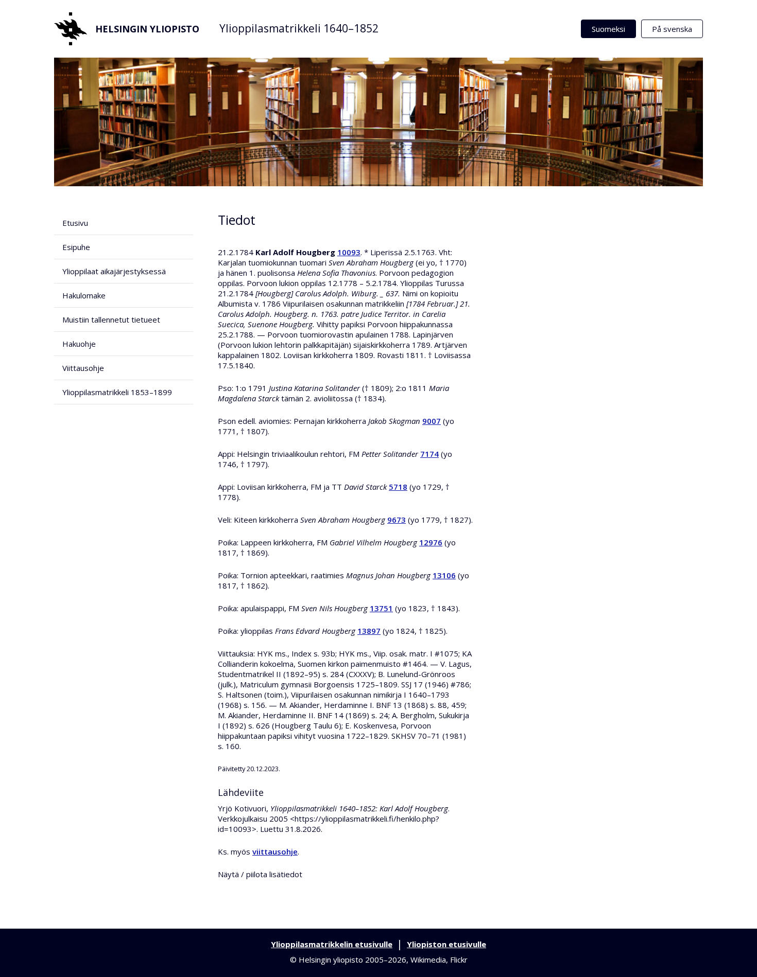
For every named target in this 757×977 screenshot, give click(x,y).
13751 (381, 608)
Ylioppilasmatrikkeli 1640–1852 (298, 28)
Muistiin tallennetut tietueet (111, 319)
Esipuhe (76, 247)
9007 (431, 421)
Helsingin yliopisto (147, 29)
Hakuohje (79, 344)
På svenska (672, 29)
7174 (429, 454)
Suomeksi (608, 29)
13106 (444, 575)
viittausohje (275, 851)
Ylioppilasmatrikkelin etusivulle (331, 944)
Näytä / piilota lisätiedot (260, 874)
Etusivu (75, 223)
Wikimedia (428, 959)
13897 (369, 631)
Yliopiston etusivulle (446, 944)
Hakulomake (84, 295)
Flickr (459, 959)
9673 (396, 519)
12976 (430, 542)
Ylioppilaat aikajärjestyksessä (114, 271)
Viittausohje (83, 368)
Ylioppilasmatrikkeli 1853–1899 (117, 392)
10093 (348, 252)
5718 (398, 487)
